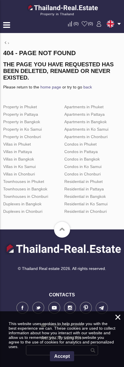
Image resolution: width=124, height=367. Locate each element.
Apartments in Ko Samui (86, 129)
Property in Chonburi (22, 136)
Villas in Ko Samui (19, 166)
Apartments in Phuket (84, 107)
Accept (62, 356)
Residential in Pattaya (84, 189)
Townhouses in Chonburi (25, 196)
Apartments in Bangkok (85, 121)
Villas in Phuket (17, 144)
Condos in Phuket (80, 144)
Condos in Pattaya (81, 151)
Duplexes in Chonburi (22, 211)
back (87, 87)
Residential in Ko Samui (86, 204)
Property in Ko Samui (22, 129)
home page (50, 87)
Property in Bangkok (21, 121)
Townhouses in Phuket (23, 181)
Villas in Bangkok (18, 159)
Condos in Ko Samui (83, 166)
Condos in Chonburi (82, 174)
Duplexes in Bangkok (22, 204)
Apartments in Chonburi (86, 136)
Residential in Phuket (83, 181)
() (76, 23)
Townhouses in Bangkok (25, 189)
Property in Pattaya (20, 114)
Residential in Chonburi (85, 211)
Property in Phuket (20, 107)
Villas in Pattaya (17, 151)
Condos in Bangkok (82, 159)
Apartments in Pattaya (84, 114)
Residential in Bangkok (85, 196)
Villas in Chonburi (19, 174)
